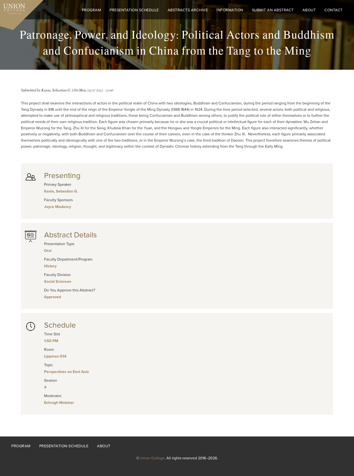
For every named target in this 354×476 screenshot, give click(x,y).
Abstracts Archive (188, 10)
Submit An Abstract (273, 10)
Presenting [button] (62, 175)
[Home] (12, 7)
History (50, 266)
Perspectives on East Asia (66, 371)
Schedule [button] (60, 325)
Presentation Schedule (134, 10)
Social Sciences (57, 281)
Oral (48, 250)
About (309, 10)
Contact (333, 10)
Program (91, 10)
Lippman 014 (55, 356)
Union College (152, 458)
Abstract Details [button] (70, 235)
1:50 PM (51, 340)
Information (229, 10)
